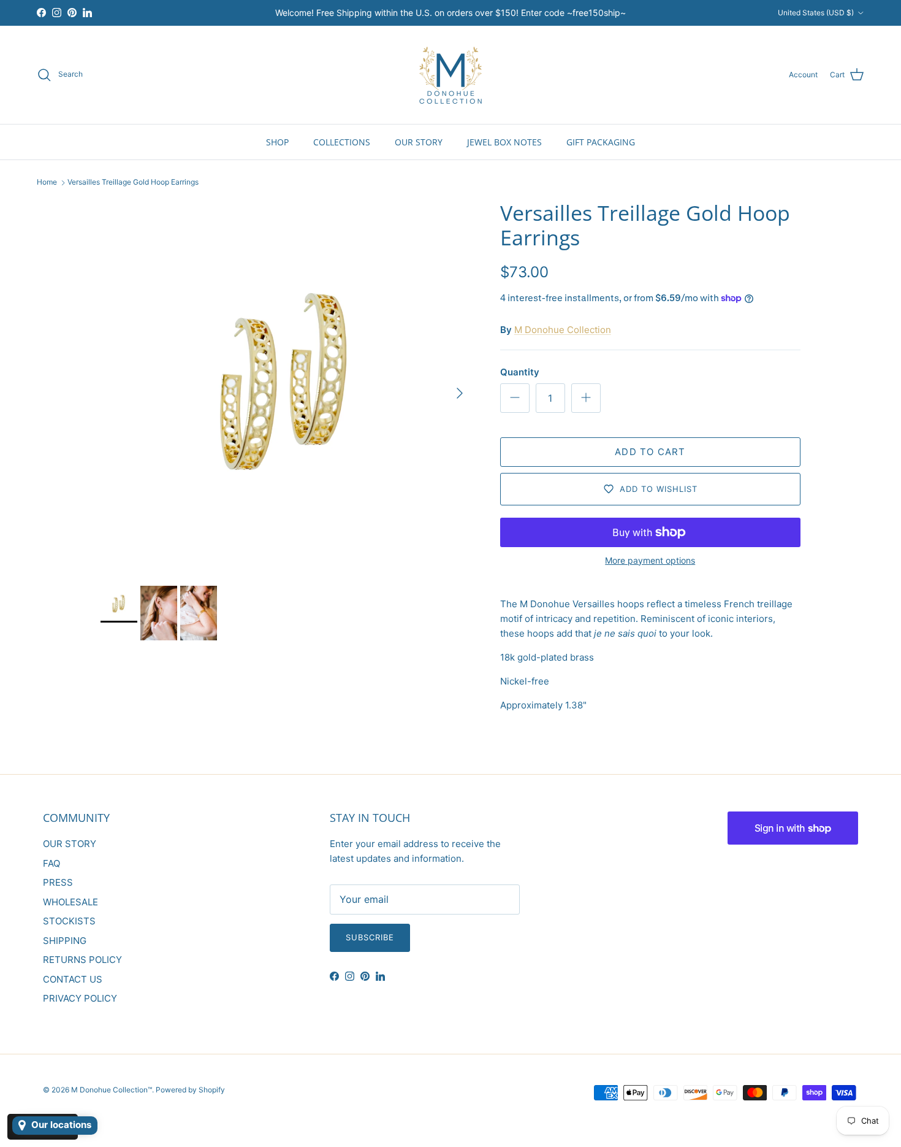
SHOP (277, 142)
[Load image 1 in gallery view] (287, 387)
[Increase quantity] (586, 398)
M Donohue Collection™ (111, 1089)
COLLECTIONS (341, 142)
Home (47, 182)
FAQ (51, 863)
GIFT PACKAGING (600, 142)
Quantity (519, 372)
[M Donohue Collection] (450, 75)
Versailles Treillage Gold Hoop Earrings (133, 182)
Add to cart (650, 452)
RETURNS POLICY (82, 959)
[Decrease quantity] (515, 398)
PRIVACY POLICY (80, 998)
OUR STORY (419, 142)
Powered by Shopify (190, 1089)
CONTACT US (72, 979)
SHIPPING (64, 940)
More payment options (650, 561)
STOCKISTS (69, 921)
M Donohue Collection (562, 330)
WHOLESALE (70, 902)
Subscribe (370, 937)
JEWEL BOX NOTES (504, 142)
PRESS (58, 882)
